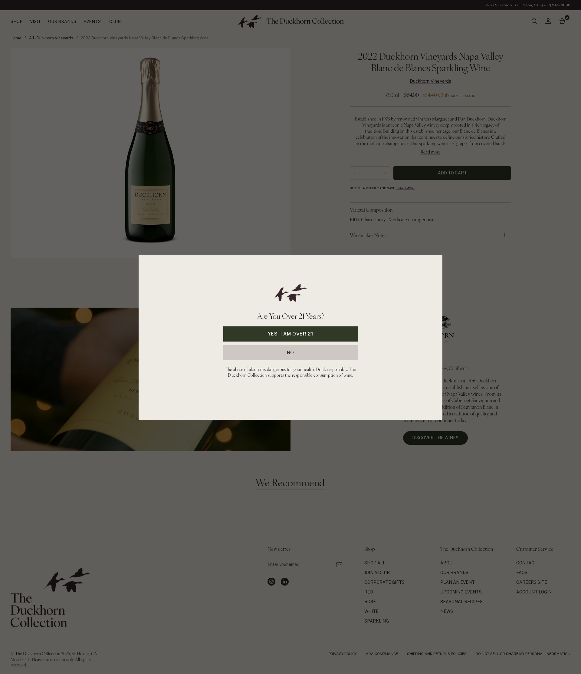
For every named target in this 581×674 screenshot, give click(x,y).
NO (290, 352)
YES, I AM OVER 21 (290, 333)
